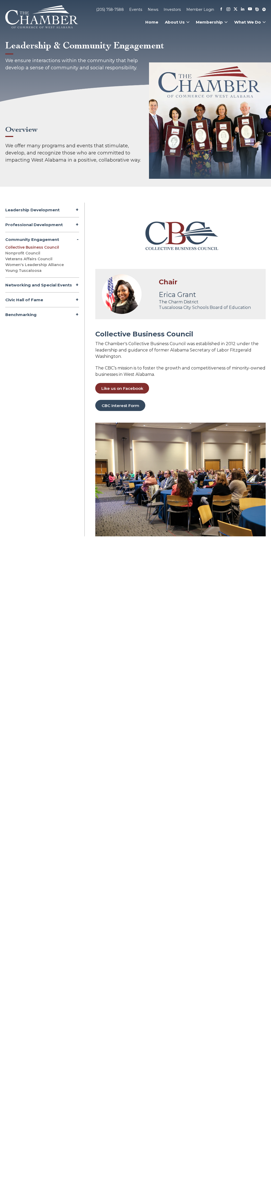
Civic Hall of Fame (24, 299)
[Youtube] (250, 9)
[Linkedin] (243, 9)
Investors (172, 9)
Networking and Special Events (38, 284)
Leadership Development (32, 209)
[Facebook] (221, 9)
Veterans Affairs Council (28, 259)
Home (151, 22)
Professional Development (34, 224)
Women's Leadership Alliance (34, 265)
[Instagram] (228, 9)
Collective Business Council (32, 247)
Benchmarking (21, 314)
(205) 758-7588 (110, 9)
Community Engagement (32, 239)
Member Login (200, 9)
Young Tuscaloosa (23, 270)
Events (135, 9)
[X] (235, 9)
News (153, 9)
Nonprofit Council (22, 253)
